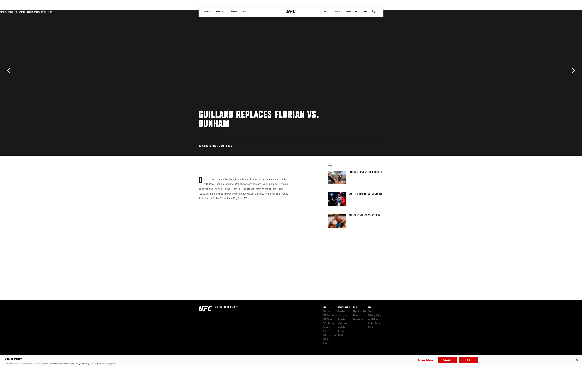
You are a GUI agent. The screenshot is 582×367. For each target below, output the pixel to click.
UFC (324, 307)
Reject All (447, 360)
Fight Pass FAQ (359, 311)
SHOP (365, 11)
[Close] (577, 360)
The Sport (327, 311)
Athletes (233, 11)
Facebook (342, 311)
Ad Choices (373, 319)
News (245, 11)
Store (325, 331)
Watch (337, 11)
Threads (341, 319)
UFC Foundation (330, 315)
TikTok (341, 331)
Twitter (341, 335)
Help (355, 307)
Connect (325, 11)
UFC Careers (328, 319)
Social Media (344, 307)
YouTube (341, 327)
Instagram (342, 315)
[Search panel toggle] (373, 11)
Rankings (220, 11)
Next (572, 70)
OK (468, 360)
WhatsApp (342, 323)
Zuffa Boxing (351, 11)
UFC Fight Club (329, 335)
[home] (291, 11)
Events (207, 11)
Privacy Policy (374, 315)
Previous (9, 70)
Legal (370, 307)
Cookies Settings (425, 360)
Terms (371, 311)
